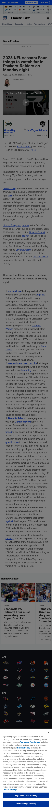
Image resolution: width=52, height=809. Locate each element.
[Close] (48, 732)
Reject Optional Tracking (26, 795)
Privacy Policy (23, 748)
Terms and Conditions (30, 742)
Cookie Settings (10, 789)
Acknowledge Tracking (26, 803)
